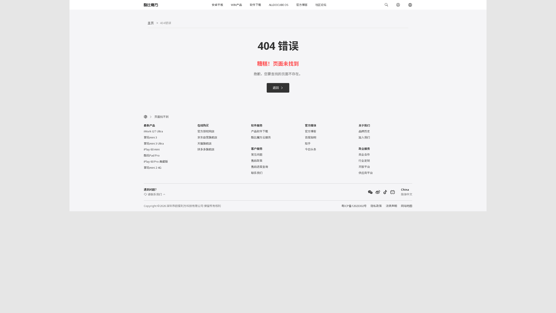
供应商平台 (366, 173)
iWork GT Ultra (153, 131)
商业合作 (364, 154)
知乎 (308, 143)
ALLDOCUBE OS (278, 5)
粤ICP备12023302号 (354, 206)
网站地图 (406, 206)
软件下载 (255, 5)
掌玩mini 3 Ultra (154, 143)
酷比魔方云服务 (261, 137)
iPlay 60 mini (152, 149)
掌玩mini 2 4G (152, 168)
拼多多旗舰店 (205, 149)
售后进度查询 (259, 167)
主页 (151, 23)
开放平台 (364, 167)
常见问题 (256, 154)
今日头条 (310, 149)
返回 (276, 88)
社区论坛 (320, 5)
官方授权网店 (205, 131)
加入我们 (364, 137)
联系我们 (256, 173)
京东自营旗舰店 (207, 137)
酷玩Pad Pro (152, 155)
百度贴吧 (310, 137)
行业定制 (364, 161)
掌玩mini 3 (150, 137)
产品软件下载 (259, 131)
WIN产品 (236, 5)
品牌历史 (364, 131)
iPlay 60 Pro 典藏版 (156, 161)
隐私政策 (376, 206)
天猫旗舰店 (204, 143)
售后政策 (256, 161)
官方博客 (301, 5)
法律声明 (391, 206)
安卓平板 (217, 5)
